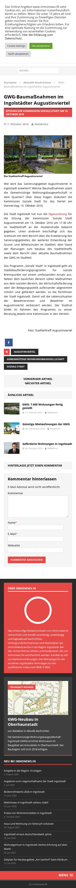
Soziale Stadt (16, 366)
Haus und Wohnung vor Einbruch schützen (29, 823)
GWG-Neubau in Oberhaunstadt (23, 722)
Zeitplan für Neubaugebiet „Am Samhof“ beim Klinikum (35, 859)
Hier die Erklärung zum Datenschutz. (29, 36)
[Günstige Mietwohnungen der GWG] (11, 432)
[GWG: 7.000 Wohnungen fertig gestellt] (11, 412)
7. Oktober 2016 (18, 124)
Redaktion (41, 124)
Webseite (14, 545)
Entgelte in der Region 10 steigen (23, 770)
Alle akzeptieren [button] (41, 46)
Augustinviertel (24, 351)
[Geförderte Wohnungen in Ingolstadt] (11, 451)
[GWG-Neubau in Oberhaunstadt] (38, 713)
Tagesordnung (57, 214)
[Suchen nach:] (38, 70)
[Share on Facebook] (9, 345)
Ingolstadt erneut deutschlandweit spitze (27, 834)
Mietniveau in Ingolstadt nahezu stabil (26, 802)
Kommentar (15, 493)
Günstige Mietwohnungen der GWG (46, 424)
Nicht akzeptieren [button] (18, 54)
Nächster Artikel (38, 383)
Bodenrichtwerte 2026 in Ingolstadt (24, 791)
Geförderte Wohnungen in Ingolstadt (47, 444)
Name (12, 522)
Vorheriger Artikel (38, 379)
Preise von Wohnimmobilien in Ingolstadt (28, 813)
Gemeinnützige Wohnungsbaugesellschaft (35, 359)
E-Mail (12, 534)
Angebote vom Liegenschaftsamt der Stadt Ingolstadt (35, 781)
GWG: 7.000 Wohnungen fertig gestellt (42, 406)
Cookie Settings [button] (16, 46)
